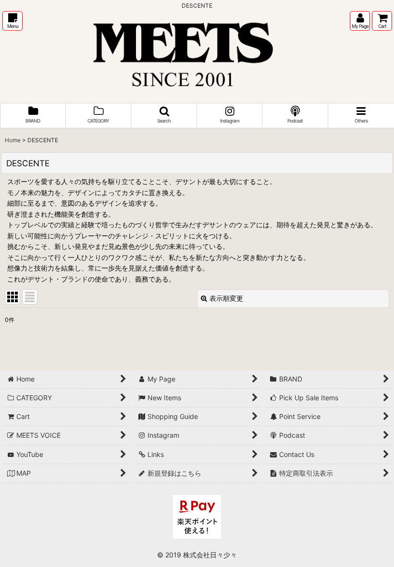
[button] (12, 21)
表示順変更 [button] (226, 298)
